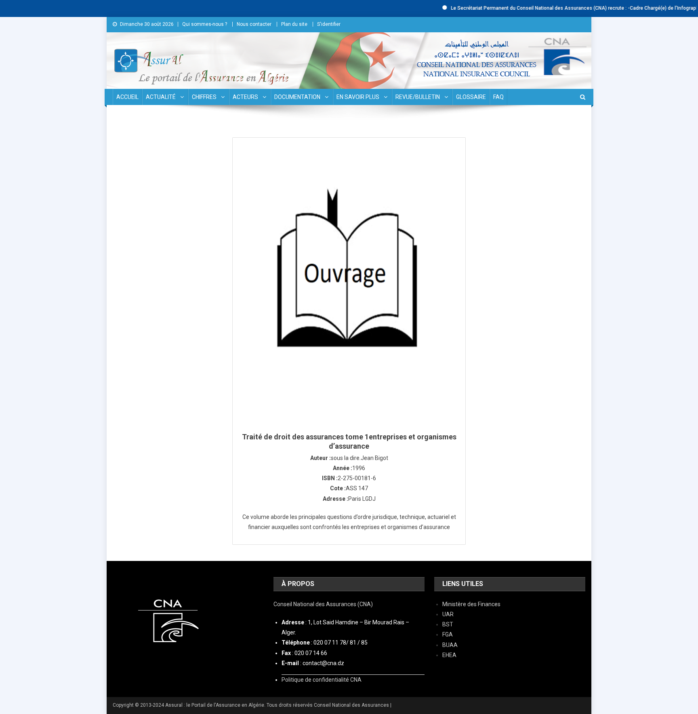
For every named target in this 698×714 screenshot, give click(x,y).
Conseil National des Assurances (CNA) (323, 604)
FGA (447, 634)
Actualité (161, 97)
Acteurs (245, 97)
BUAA (450, 645)
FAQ (498, 97)
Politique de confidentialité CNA (322, 679)
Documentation (297, 97)
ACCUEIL (127, 97)
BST (447, 624)
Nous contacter (254, 24)
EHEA (449, 655)
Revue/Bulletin (417, 97)
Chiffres (204, 97)
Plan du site (294, 24)
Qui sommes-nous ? (204, 24)
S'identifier (329, 24)
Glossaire (471, 97)
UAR (448, 614)
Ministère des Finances (471, 604)
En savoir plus (357, 97)
